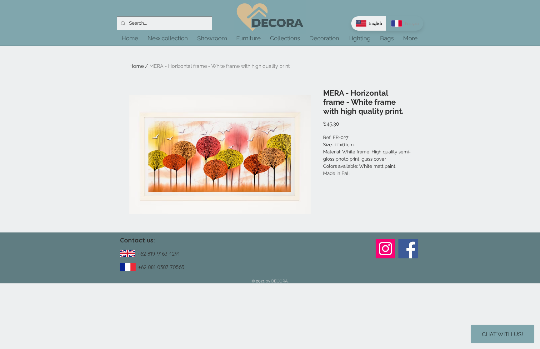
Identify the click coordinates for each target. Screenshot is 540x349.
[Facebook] (408, 248)
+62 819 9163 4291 (159, 253)
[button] (167, 38)
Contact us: (137, 240)
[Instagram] (385, 248)
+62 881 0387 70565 (161, 267)
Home (136, 66)
